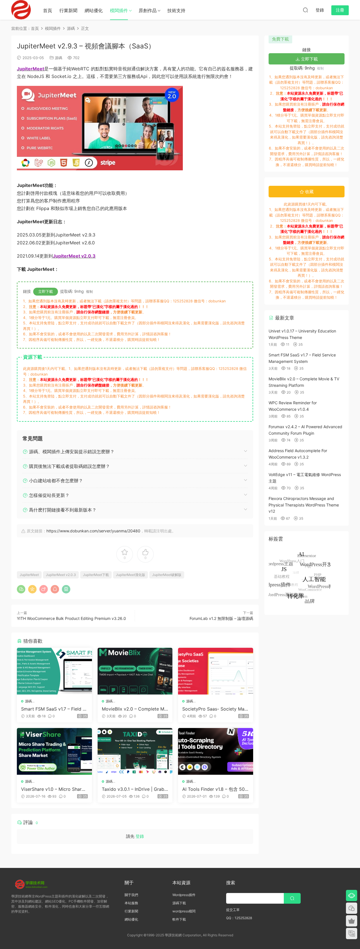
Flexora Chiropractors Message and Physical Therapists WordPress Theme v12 (304, 504)
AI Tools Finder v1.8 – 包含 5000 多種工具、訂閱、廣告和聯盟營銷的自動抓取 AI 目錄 (215, 789)
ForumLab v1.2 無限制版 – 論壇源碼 (221, 618)
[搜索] (305, 10)
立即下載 (45, 291)
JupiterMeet (29, 575)
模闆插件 (119, 10)
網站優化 (94, 10)
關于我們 (131, 895)
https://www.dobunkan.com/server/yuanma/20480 (93, 530)
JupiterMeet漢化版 (130, 575)
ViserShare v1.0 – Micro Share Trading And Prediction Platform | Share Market (53, 789)
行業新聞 (68, 10)
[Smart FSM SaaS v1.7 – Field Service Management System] (54, 671)
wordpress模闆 (183, 911)
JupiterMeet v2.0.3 (61, 575)
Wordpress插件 (183, 895)
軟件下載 (179, 919)
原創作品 (148, 10)
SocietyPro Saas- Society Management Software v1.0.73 (214, 709)
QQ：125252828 (239, 918)
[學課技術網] (21, 10)
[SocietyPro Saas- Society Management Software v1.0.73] (215, 671)
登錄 (140, 836)
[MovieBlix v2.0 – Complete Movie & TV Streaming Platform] (135, 671)
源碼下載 (179, 903)
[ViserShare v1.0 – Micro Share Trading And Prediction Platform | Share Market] (54, 751)
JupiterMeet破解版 (166, 575)
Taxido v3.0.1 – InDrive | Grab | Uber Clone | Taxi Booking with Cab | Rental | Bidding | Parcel (135, 789)
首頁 (47, 10)
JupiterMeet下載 (96, 575)
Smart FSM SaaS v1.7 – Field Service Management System (53, 709)
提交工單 (233, 910)
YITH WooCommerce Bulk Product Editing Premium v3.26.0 (71, 618)
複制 (89, 291)
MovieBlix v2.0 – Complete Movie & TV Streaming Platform (134, 709)
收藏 (309, 191)
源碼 (58, 57)
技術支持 (176, 10)
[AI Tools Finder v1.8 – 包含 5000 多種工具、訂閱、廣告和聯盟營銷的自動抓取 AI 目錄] (215, 751)
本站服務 (131, 903)
